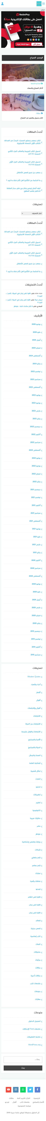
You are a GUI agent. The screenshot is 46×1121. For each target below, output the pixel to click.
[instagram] (16, 1089)
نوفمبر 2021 (35, 497)
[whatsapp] (23, 1089)
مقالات (37, 968)
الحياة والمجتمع (34, 747)
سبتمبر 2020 (35, 568)
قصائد (38, 920)
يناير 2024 (36, 363)
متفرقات (37, 952)
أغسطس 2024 (34, 356)
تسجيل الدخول (34, 1021)
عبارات (37, 873)
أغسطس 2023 (34, 387)
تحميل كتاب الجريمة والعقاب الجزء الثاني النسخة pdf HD (24, 153)
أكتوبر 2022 (35, 434)
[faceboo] (37, 1089)
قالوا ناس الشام (34, 897)
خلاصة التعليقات (33, 1037)
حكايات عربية (35, 818)
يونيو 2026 (36, 324)
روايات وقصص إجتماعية (31, 842)
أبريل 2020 (36, 600)
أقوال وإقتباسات (34, 708)
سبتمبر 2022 (35, 442)
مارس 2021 (36, 544)
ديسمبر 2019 (35, 631)
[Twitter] (30, 1089)
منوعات (37, 991)
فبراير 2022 (36, 474)
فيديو (38, 889)
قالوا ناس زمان (34, 905)
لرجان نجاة (38, 300)
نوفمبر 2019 (35, 639)
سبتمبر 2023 (35, 379)
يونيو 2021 (36, 529)
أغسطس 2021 (34, 521)
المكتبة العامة (34, 763)
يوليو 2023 (36, 395)
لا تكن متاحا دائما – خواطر (23, 306)
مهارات (37, 999)
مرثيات (37, 960)
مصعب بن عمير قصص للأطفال (28, 172)
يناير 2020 (36, 623)
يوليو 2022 (36, 458)
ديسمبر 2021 (35, 489)
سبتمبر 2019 (35, 655)
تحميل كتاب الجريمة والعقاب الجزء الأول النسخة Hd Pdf (24, 163)
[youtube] (8, 1089)
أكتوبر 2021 (36, 505)
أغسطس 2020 (34, 576)
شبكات (37, 850)
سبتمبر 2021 (35, 513)
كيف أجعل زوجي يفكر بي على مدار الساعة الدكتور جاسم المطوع (23, 190)
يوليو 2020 (36, 584)
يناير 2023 (36, 418)
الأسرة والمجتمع (34, 739)
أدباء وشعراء (35, 684)
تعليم (38, 802)
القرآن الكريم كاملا (23, 1098)
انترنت (37, 779)
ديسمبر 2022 (35, 426)
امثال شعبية (35, 771)
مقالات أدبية (35, 976)
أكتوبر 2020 (35, 560)
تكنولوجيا (36, 810)
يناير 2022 (36, 481)
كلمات (38, 944)
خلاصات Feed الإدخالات (31, 1029)
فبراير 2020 (36, 615)
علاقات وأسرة (35, 881)
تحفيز (38, 787)
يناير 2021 (36, 552)
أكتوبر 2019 (36, 647)
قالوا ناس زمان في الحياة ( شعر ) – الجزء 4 (24, 295)
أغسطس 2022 (34, 450)
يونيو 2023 (36, 403)
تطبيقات (36, 794)
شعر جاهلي (36, 857)
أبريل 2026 (36, 340)
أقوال (38, 700)
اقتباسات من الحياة (32, 724)
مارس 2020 (36, 607)
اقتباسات (36, 716)
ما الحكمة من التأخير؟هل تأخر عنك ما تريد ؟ (23, 180)
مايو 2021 (36, 537)
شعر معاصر (36, 865)
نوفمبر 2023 (35, 371)
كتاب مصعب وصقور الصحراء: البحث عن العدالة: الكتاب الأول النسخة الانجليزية (22, 142)
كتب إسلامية (35, 936)
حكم (38, 826)
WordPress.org (34, 1045)
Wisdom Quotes (33, 676)
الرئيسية (36, 1098)
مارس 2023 (36, 411)
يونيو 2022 (36, 466)
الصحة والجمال (34, 755)
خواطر (38, 834)
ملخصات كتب (35, 983)
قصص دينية (35, 928)
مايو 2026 (36, 332)
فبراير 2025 (36, 348)
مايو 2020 (36, 592)
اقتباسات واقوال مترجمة (30, 732)
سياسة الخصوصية (24, 1106)
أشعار (38, 692)
